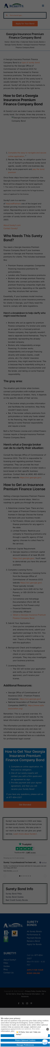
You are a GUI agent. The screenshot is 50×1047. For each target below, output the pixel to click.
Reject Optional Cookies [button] (25, 1040)
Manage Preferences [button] (25, 1045)
